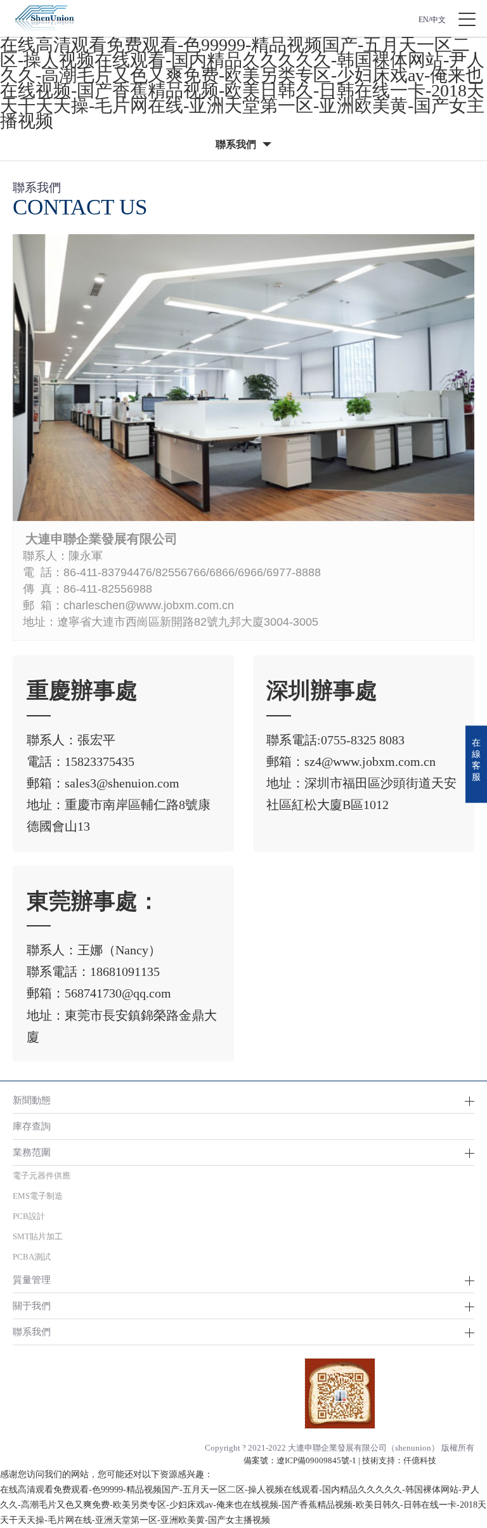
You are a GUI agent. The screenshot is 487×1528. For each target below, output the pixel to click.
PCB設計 (29, 1216)
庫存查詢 (32, 1126)
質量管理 (32, 1279)
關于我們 (32, 1305)
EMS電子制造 (38, 1196)
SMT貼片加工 (38, 1236)
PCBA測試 (32, 1256)
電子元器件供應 (41, 1175)
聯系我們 (32, 1331)
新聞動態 (32, 1100)
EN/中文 (432, 19)
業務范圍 (32, 1152)
